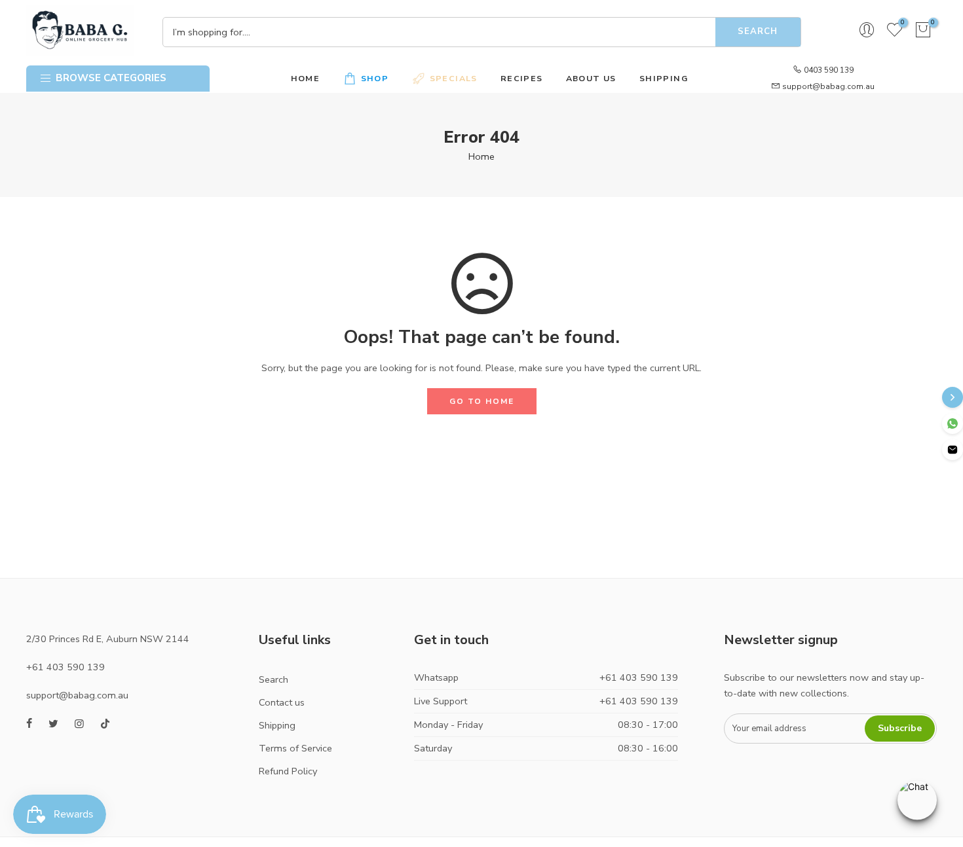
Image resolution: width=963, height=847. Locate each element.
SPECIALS (454, 78)
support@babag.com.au (828, 86)
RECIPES (521, 78)
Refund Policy (288, 771)
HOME (305, 78)
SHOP (375, 78)
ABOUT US (591, 78)
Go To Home (481, 401)
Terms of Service (295, 748)
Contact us (282, 702)
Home (481, 156)
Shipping (277, 725)
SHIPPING (663, 78)
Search (758, 31)
